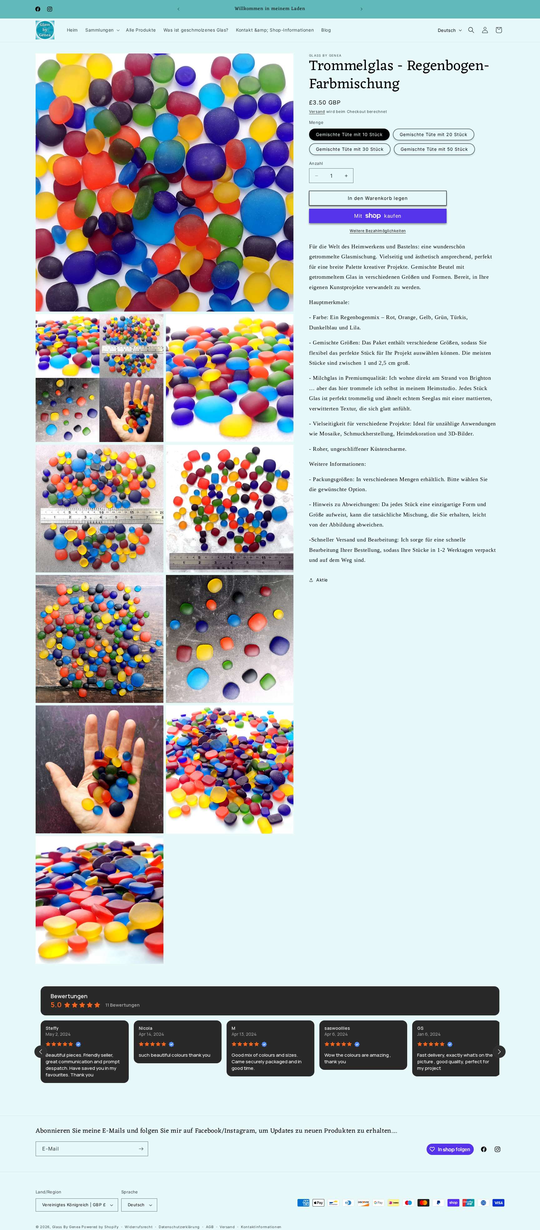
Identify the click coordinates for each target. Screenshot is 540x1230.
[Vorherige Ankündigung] (178, 9)
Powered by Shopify (100, 1227)
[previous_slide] (40, 1051)
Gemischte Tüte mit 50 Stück (434, 149)
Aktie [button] (322, 579)
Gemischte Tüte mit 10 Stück (349, 134)
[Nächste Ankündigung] (361, 9)
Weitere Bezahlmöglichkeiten (378, 230)
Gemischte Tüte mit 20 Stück (434, 134)
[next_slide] (499, 1051)
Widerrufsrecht (138, 1227)
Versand (317, 111)
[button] (102, 30)
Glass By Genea (66, 1227)
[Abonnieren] (141, 1148)
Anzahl (316, 163)
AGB (210, 1227)
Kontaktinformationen (261, 1227)
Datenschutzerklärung (179, 1227)
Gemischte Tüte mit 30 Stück (350, 149)
